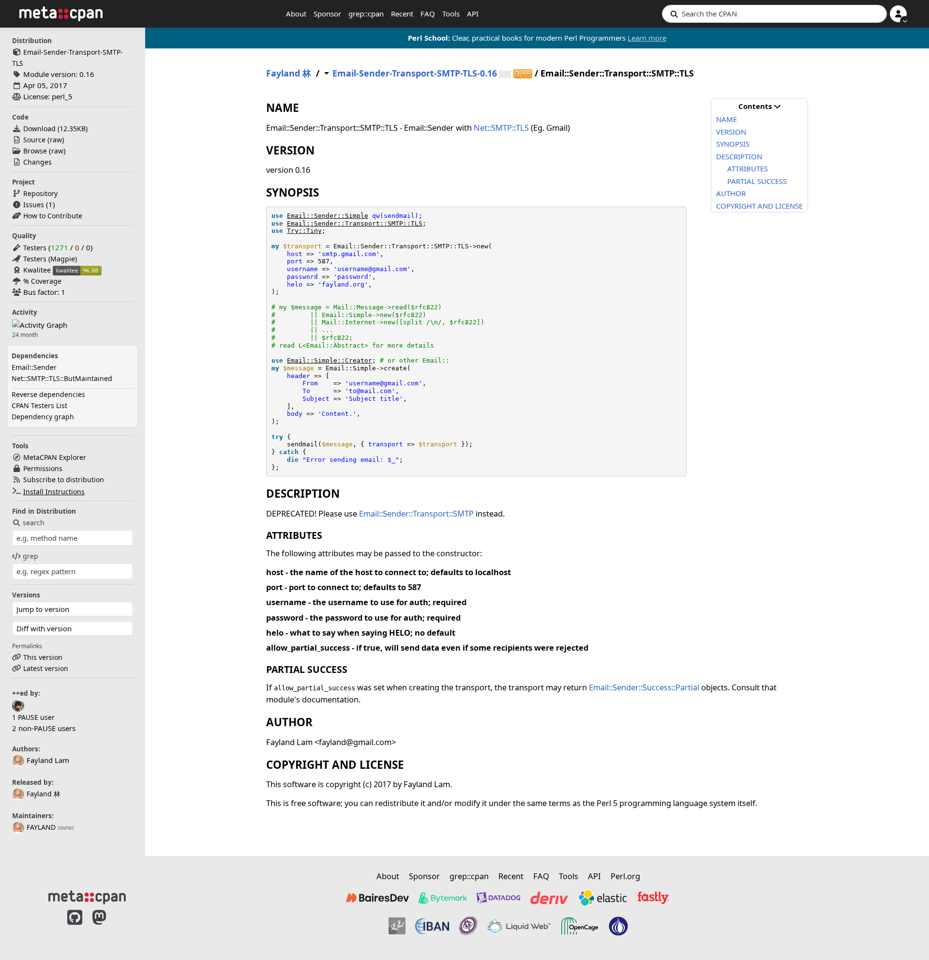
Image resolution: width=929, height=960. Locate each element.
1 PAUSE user (33, 717)
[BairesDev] (377, 897)
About (296, 13)
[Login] (898, 13)
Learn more (647, 38)
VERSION (731, 132)
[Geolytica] (397, 926)
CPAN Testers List (39, 405)
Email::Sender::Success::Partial (644, 687)
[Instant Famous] (468, 926)
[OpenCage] (579, 926)
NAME (726, 119)
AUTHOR (731, 193)
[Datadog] (498, 897)
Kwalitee (37, 269)
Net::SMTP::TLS (501, 127)
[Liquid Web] (519, 926)
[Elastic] (602, 897)
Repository (40, 193)
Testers (34, 247)
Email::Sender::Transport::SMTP (416, 513)
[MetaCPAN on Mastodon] (109, 927)
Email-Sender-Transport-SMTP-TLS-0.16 (414, 73)
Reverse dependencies (48, 394)
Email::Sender (34, 367)
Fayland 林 (43, 793)
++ (522, 73)
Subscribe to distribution (63, 479)
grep (30, 556)
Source (34, 139)
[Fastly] (653, 897)
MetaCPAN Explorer (54, 457)
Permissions (42, 468)
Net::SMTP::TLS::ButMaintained (62, 378)
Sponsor (327, 13)
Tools (451, 13)
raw (56, 139)
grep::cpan (366, 13)
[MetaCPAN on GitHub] (74, 927)
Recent (402, 13)
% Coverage (42, 281)
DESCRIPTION (739, 156)
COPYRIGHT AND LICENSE (759, 206)
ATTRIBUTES (747, 168)
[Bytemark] (443, 897)
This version (42, 657)
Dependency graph (43, 416)
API (473, 13)
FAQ (427, 13)
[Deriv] (549, 897)
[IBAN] (432, 926)
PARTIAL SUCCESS (757, 181)
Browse (35, 150)
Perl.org (625, 876)
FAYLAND (41, 827)
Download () (55, 128)
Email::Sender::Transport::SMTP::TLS (354, 223)
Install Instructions (54, 491)
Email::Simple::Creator (329, 360)
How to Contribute (52, 215)
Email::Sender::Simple (327, 215)
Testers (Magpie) (50, 258)
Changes (37, 162)
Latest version (45, 668)
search (34, 522)
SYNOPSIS (732, 144)
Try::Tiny (304, 230)
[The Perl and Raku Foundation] (618, 926)
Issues (33, 204)
